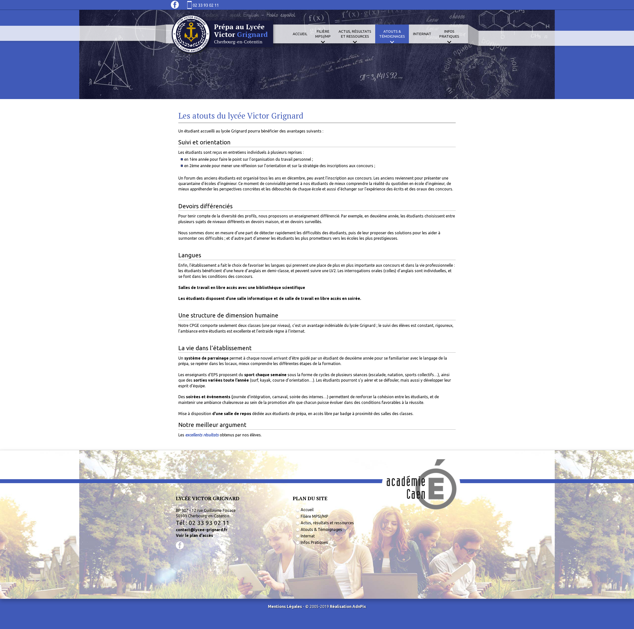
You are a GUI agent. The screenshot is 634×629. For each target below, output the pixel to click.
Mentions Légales (285, 606)
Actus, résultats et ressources (327, 523)
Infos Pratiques (314, 542)
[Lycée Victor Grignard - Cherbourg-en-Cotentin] (223, 54)
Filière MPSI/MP (314, 516)
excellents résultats (202, 435)
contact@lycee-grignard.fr (201, 529)
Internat (422, 34)
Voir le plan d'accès (194, 535)
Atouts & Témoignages (321, 529)
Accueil (300, 34)
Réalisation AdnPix (348, 606)
